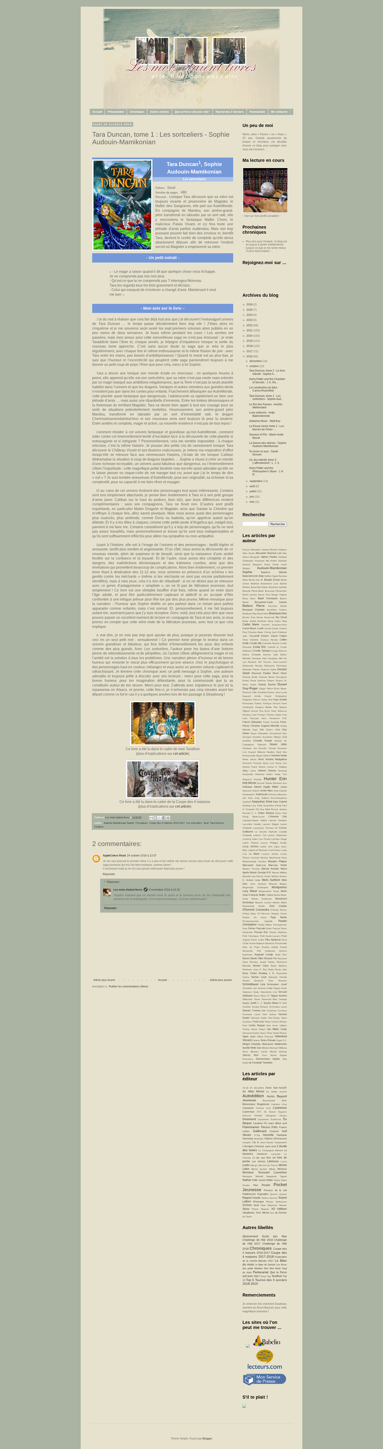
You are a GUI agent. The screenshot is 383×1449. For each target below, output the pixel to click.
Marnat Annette (270, 868)
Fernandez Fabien (252, 703)
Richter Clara (261, 965)
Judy (257, 798)
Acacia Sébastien (251, 549)
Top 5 (250, 1280)
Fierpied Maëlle (263, 707)
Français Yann (258, 718)
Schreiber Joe (249, 988)
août (253, 486)
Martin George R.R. (260, 872)
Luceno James (270, 854)
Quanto (274, 1194)
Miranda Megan (278, 884)
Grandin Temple (262, 740)
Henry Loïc (268, 763)
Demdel (258, 1115)
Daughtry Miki (275, 658)
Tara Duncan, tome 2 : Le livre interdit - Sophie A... (267, 372)
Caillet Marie (250, 624)
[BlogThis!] (155, 818)
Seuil (206, 823)
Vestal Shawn (280, 1033)
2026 (249, 304)
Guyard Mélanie (256, 752)
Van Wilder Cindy (277, 1029)
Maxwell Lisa (249, 876)
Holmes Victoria (267, 770)
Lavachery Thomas (263, 828)
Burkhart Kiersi (265, 621)
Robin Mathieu (279, 966)
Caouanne (248, 1108)
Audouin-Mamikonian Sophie (119, 823)
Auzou (271, 1096)
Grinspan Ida (249, 748)
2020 (249, 335)
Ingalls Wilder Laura (275, 786)
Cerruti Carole (271, 628)
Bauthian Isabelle (278, 587)
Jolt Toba (247, 798)
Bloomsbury (248, 1104)
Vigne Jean (248, 1036)
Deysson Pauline (261, 673)
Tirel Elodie (274, 1018)
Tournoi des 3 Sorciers (229, 111)
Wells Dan (255, 1047)
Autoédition (253, 1095)
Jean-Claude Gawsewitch (273, 1142)
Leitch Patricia (250, 843)
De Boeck (270, 1112)
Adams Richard (269, 549)
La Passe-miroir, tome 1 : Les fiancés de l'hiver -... (266, 428)
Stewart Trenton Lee (254, 1010)
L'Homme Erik (277, 816)
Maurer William (279, 872)
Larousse (276, 1154)
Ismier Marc (266, 790)
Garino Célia (273, 729)
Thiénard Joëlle (258, 1018)
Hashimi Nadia (279, 755)
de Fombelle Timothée (260, 1062)
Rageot (246, 1197)
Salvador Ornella (277, 977)
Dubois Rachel (267, 684)
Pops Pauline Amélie (266, 947)
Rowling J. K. (267, 973)
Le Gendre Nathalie (266, 831)
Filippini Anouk (250, 711)
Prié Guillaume (266, 951)
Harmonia (247, 1138)
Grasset (274, 1131)
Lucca (284, 1161)
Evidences (276, 1119)
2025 (249, 309)
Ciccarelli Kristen (259, 636)
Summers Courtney (277, 1010)
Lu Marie (254, 853)
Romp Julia (281, 969)
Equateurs (263, 1119)
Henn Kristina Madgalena (272, 759)
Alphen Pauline (269, 556)
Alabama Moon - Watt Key (264, 421)
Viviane (256, 1040)
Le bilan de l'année (265, 1264)
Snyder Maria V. (272, 1003)
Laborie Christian (278, 820)
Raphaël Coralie (264, 954)
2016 (249, 356)
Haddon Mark (274, 752)
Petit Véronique (250, 936)
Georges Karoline (251, 737)
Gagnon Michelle (270, 725)
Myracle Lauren (263, 902)
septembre (256, 481)
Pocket (266, 1185)
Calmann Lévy (279, 1104)
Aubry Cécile (271, 564)
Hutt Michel (249, 783)
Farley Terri (267, 699)
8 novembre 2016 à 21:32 (164, 889)
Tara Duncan (217, 823)
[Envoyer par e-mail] (151, 818)
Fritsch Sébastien (252, 722)
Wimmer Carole (259, 1051)
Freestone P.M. (278, 718)
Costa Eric (259, 646)
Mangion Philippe (277, 861)
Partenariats (257, 111)
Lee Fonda (264, 839)
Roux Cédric (249, 973)
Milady (272, 1169)
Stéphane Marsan (277, 1205)
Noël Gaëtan (278, 906)
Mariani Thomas (251, 869)
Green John (278, 744)
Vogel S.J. (281, 1040)
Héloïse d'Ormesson (275, 1138)
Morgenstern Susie (269, 891)
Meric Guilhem (271, 880)
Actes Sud (271, 1087)
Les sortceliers (194, 823)
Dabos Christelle (251, 654)
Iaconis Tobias (264, 783)
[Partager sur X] (159, 818)
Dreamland (249, 1119)
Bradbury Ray (249, 613)
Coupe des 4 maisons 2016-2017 (167, 823)
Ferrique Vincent (271, 703)
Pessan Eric (261, 932)
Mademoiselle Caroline (254, 861)
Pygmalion (262, 1194)
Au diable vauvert (276, 1091)
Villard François (265, 1036)
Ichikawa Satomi (251, 786)
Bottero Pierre (253, 605)
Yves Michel (262, 1212)
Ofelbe (269, 1180)
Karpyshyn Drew (262, 801)
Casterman (248, 1111)
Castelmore (280, 1107)
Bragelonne (263, 1104)
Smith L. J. (256, 1003)
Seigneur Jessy (250, 992)
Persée (246, 1185)
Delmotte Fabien (251, 669)
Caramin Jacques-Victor (274, 624)
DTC (259, 1112)
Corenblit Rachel (270, 643)
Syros (245, 1208)
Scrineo (247, 1205)
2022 (249, 325)
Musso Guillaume (262, 898)
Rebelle (256, 1197)
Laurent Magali (270, 824)
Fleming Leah (249, 715)
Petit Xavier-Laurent (270, 936)
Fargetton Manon (251, 699)
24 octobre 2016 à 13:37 (141, 855)
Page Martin (278, 917)
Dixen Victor (280, 673)
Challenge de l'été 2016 (257, 1239)
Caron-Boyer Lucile (253, 628)
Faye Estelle (280, 699)
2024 (249, 314)
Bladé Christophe (268, 598)
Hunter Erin (275, 778)
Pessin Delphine (278, 932)
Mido (284, 880)
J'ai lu (255, 1142)
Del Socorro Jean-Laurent (272, 662)
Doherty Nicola (267, 677)
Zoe (272, 1213)
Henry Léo (281, 763)
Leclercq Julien (250, 839)
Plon (255, 1185)
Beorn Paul (264, 594)
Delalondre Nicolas (252, 665)
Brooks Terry (249, 617)
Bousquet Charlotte (253, 609)
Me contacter (279, 111)
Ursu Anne (272, 1025)
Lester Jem (266, 846)
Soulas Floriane (260, 1007)
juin (252, 496)
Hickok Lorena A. (268, 767)
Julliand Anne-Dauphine (274, 798)
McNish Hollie (253, 880)
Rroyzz (269, 1201)
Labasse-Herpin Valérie (254, 820)
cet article (180, 753)
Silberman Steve (251, 999)
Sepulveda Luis (268, 992)
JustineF (246, 802)
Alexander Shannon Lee (269, 553)
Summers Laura (251, 1014)
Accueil (97, 111)
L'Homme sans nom (265, 1146)
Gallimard (259, 1131)
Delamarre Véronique (275, 665)
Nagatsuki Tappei (276, 1176)
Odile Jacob (258, 1180)
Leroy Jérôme (250, 846)
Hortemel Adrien (264, 774)
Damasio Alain (259, 658)
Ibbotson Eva (280, 783)
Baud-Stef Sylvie (259, 587)
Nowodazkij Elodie (253, 906)
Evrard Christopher (276, 696)
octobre (254, 366)
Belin (284, 1100)
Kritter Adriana (266, 813)
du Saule (247, 1216)
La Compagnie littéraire (270, 1150)
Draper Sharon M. (277, 680)
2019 (249, 340)
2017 (249, 351)
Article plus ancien (221, 980)
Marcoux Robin (277, 865)
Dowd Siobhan (258, 680)
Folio (274, 1127)
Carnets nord (263, 1108)
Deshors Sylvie (268, 669)
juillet (253, 491)
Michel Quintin (259, 1169)
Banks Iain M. (256, 580)
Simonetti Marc (270, 999)
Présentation (116, 111)
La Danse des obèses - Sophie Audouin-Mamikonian (267, 444)
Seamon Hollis (265, 988)
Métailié (259, 1176)
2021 (249, 330)
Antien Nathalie (278, 560)
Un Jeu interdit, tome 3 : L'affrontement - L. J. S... (265, 461)
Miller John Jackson (254, 884)
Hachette (268, 1135)
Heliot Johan (249, 759)
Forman (262, 715)
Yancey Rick (250, 1055)
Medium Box (261, 1268)
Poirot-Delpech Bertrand (262, 943)
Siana (257, 995)
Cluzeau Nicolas (269, 640)
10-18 (245, 1088)
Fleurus (265, 1127)
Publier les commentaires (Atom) (128, 986)
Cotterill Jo (273, 647)
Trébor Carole (271, 1021)
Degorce (282, 1112)
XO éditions (279, 1208)
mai (252, 501)
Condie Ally (256, 643)
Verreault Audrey (250, 1033)
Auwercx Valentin (274, 572)
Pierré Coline (257, 940)
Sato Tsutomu (277, 980)
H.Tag (257, 1135)
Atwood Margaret (252, 564)
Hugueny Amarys (251, 779)
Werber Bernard (270, 1048)
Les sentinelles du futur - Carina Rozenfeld (264, 389)
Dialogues (271, 1115)
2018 (249, 346)
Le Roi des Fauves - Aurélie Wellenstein (265, 406)
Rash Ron (281, 954)
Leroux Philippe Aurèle (274, 843)
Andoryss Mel (262, 560)
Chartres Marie (255, 632)
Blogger (207, 1438)
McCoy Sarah (263, 876)
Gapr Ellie (258, 729)
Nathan (246, 1180)
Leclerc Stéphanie (277, 835)
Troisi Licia (258, 1021)
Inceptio (246, 1142)
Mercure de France (268, 1165)
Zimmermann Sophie (268, 1059)
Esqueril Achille (251, 696)
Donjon (283, 1115)
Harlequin (282, 1135)
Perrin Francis (273, 928)
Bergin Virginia (279, 594)
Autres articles (159, 111)
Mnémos (282, 1169)
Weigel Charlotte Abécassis (257, 1044)
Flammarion (250, 1127)
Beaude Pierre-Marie (253, 591)
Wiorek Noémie (278, 1051)
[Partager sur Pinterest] (168, 818)
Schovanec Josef (277, 984)
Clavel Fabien (279, 636)
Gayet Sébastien (259, 733)
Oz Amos (260, 917)
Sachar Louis (259, 977)
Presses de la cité (275, 1190)
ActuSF (283, 1087)
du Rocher (281, 1212)
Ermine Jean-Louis (277, 692)
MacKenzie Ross (278, 857)
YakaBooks (248, 1212)
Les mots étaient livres (127, 889)
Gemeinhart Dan (278, 733)
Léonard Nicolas (259, 857)
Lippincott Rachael (258, 850)
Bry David (281, 617)
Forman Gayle (274, 715)
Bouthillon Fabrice (277, 610)
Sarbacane (281, 1201)
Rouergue (258, 1201)
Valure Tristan (258, 1029)
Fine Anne (264, 711)
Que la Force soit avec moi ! (192, 111)
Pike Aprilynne (273, 939)
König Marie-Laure (253, 816)
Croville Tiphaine (261, 650)
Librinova (273, 1161)
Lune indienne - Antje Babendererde (262, 414)
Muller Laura (266, 895)
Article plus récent (104, 980)
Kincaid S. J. (249, 813)
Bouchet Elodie (277, 606)
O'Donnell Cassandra (255, 909)
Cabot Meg (281, 621)
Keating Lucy (249, 805)
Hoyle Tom (281, 774)
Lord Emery (274, 850)
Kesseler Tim (252, 809)
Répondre (109, 874)
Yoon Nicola (269, 1055)
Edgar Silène (266, 688)
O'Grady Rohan (278, 910)
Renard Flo (270, 958)
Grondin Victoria (267, 748)
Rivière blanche (270, 1198)
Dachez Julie (270, 654)
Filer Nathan (280, 707)
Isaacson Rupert (250, 790)
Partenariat (260, 1272)
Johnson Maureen (277, 794)
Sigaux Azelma (279, 995)
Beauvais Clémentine (276, 591)
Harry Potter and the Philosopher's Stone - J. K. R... (266, 471)
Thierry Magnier (260, 1209)
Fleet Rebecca (279, 711)
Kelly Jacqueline (265, 805)
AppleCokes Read (114, 855)
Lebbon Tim (259, 835)
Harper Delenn (263, 755)
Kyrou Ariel (281, 813)
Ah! (244, 1091)
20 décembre (257, 1088)
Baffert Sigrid (271, 576)
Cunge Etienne (279, 651)
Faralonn (258, 1123)
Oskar (284, 1180)
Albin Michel (256, 1091)
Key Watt (265, 809)
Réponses (113, 882)
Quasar (283, 1194)
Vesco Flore (266, 1033)
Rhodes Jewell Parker (262, 962)
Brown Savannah (266, 617)
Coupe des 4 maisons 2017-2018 (264, 1254)
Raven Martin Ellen (252, 958)
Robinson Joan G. (252, 969)
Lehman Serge (279, 839)
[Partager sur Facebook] (164, 818)
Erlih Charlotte (259, 692)
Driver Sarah (249, 684)
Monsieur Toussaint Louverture (264, 1172)
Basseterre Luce (270, 583)
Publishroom (249, 1194)
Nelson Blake (280, 902)
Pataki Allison (265, 924)
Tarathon (99, 826)
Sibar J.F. (265, 995)
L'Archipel (247, 1146)
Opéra (277, 1180)
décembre (256, 361)
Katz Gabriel (280, 801)
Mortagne (247, 1176)
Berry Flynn (249, 598)
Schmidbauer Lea (253, 984)
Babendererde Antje (253, 576)
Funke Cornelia (271, 722)
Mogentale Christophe (255, 887)
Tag (269, 1276)
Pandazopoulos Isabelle (257, 921)
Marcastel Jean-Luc (254, 865)
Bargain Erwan (272, 579)
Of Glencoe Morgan (268, 913)
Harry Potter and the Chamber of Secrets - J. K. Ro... (267, 381)
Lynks (246, 1165)
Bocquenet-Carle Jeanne (271, 602)
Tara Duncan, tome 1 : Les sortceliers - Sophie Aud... (266, 397)
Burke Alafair (249, 621)
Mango (254, 1165)
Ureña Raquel (256, 1025)
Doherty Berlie (250, 677)
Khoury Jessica (279, 809)
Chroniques (137, 111)
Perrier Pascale (256, 928)
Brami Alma (262, 613)
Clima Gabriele (250, 640)
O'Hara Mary (249, 913)
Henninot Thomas (251, 763)
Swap (263, 1276)
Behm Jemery (249, 594)
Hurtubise (259, 1138)
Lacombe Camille (251, 824)
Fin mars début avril (275, 1123)
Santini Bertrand (252, 980)
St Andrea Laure (278, 1007)
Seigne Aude (280, 988)
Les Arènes (259, 1161)
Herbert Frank (249, 767)
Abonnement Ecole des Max (264, 1236)
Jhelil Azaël (262, 794)
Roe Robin (268, 969)
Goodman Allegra (271, 737)
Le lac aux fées (261, 1157)
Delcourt (246, 1115)
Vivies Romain (268, 1040)
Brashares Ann (278, 613)
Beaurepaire (269, 1100)
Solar (263, 1205)
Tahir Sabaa (269, 1014)
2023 (249, 320)
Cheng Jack (270, 632)
